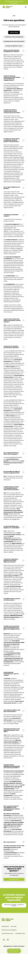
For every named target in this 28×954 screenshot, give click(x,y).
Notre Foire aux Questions (9, 930)
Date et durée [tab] (14, 32)
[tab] (14, 32)
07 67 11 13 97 (14, 951)
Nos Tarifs (13, 926)
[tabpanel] (14, 116)
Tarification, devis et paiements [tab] (14, 37)
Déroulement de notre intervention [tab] (14, 41)
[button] (14, 51)
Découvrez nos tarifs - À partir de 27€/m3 (14, 905)
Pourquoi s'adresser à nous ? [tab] (14, 46)
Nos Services (5, 926)
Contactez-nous (14, 879)
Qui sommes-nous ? (7, 933)
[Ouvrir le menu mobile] (25, 7)
